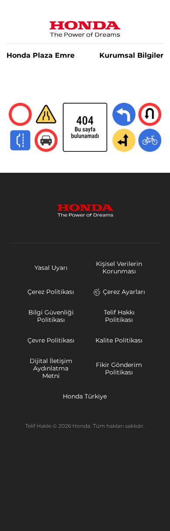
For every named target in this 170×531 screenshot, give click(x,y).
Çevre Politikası (51, 340)
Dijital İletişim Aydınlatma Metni (51, 368)
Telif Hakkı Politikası (119, 316)
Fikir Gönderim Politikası (119, 368)
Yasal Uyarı (51, 268)
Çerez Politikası (50, 292)
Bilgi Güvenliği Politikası (51, 316)
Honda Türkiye (85, 396)
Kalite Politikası (119, 340)
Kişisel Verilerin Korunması (119, 267)
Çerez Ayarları (124, 292)
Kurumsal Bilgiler (131, 55)
